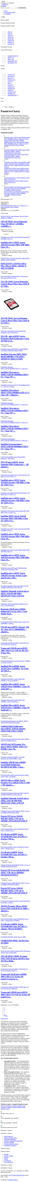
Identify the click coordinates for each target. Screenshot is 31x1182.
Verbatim (11, 93)
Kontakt (6, 1154)
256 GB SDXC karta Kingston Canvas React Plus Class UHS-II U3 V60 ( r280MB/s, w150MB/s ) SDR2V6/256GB (16, 193)
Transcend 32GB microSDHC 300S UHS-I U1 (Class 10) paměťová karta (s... (14, 976)
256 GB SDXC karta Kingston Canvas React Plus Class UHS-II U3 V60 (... (15, 320)
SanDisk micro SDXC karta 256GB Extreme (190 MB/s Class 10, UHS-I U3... (15, 500)
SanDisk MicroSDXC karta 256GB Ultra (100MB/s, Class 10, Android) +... (15, 707)
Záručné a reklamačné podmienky (13, 1141)
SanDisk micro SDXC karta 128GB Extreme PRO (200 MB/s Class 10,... (15, 557)
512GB (11, 44)
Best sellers (4, 205)
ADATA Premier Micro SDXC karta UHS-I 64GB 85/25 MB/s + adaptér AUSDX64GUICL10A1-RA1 (16, 156)
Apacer (8, 1109)
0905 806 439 (20, 1175)
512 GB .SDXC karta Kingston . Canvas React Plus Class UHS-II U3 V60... (15, 283)
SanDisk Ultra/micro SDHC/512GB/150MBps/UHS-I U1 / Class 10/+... (14, 410)
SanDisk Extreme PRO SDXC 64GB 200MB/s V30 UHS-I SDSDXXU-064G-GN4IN (14, 356)
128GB (11, 40)
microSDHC (12, 61)
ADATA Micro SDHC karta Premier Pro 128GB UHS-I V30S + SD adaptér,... (15, 782)
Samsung (11, 86)
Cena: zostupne (14, 207)
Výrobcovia (7, 1160)
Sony (24, 1105)
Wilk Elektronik (13, 95)
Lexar (10, 81)
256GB (11, 42)
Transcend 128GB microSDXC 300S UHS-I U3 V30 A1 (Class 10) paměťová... (15, 994)
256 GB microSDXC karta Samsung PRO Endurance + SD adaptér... (15, 464)
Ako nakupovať (8, 1136)
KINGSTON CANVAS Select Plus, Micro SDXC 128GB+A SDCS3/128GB (13, 265)
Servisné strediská (9, 1142)
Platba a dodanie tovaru (10, 1138)
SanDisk (11, 88)
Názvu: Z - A (24, 205)
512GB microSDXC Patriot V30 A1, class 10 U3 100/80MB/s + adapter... (15, 629)
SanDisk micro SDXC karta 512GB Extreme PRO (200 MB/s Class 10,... (15, 536)
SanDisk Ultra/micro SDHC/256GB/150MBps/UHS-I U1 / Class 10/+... (14, 428)
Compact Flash (13, 56)
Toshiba (11, 90)
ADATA (11, 74)
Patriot (10, 85)
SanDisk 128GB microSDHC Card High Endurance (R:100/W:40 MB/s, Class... (13, 764)
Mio (10, 83)
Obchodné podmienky (10, 1139)
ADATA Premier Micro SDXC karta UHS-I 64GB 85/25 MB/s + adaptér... (15, 908)
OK (2, 17)
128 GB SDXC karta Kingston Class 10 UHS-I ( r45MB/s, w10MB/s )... (14, 223)
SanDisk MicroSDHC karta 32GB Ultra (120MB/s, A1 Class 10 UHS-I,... (15, 668)
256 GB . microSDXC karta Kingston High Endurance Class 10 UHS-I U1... (15, 338)
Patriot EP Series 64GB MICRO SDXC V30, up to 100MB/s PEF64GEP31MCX (15, 872)
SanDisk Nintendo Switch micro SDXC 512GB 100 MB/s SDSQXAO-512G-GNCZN (15, 593)
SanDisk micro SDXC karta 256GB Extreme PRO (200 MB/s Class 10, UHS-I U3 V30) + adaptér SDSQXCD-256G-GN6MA (16, 143)
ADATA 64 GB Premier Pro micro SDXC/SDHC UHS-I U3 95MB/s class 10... (14, 746)
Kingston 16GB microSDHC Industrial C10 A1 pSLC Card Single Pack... (14, 611)
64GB (11, 39)
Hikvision (11, 76)
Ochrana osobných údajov (11, 1144)
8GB (10, 33)
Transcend (12, 92)
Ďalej (6, 1015)
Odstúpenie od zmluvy (10, 1145)
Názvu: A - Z (17, 205)
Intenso (10, 78)
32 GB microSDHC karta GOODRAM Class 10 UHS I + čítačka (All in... (14, 854)
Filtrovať (3, 208)
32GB (11, 37)
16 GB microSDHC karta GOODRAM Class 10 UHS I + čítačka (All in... (14, 836)
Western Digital (17, 1107)
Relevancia (4, 204)
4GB (10, 32)
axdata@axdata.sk (13, 1180)
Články (6, 1159)
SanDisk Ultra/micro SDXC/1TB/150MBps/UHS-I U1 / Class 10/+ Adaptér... (15, 392)
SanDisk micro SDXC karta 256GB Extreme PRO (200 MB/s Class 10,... (15, 244)
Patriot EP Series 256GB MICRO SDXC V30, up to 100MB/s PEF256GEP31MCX (14, 818)
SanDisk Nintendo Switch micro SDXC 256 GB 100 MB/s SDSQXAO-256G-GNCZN (15, 800)
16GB (10, 35)
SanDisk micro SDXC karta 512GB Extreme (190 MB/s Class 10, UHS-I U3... (15, 482)
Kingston (11, 80)
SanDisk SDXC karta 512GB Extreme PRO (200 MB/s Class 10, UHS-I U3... (14, 518)
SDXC (11, 59)
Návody (6, 1157)
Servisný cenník (8, 1156)
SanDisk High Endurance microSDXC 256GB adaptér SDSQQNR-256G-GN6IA (13, 728)
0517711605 (12, 1175)
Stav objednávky (8, 1162)
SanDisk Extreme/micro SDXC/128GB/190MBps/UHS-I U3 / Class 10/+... (14, 446)
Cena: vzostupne (5, 207)
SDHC (11, 57)
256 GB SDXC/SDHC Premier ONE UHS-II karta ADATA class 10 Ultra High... (15, 958)
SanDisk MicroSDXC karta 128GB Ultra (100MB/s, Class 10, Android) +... (15, 686)
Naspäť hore (5, 1018)
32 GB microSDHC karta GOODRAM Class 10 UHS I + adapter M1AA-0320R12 (14, 926)
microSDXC (12, 62)
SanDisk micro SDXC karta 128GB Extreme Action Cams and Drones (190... (14, 575)
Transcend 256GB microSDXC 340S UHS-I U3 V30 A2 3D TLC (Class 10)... (15, 650)
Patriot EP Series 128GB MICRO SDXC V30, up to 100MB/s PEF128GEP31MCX (14, 890)
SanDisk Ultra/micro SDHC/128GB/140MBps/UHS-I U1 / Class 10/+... (14, 374)
